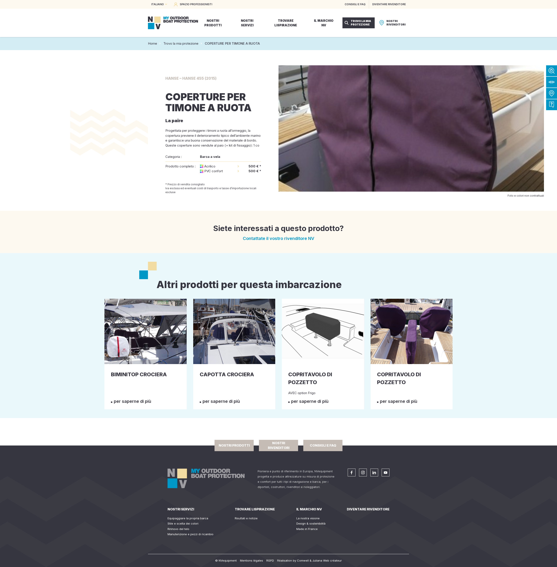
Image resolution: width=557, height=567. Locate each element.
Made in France (307, 529)
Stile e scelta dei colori (183, 523)
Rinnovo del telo (178, 529)
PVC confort (213, 171)
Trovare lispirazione (255, 509)
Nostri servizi (181, 509)
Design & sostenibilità (310, 523)
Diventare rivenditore (368, 509)
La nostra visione (308, 518)
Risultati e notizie (246, 518)
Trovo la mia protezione (180, 43)
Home (152, 43)
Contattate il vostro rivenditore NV (278, 238)
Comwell (303, 560)
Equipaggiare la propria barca (188, 518)
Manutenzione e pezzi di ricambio (190, 534)
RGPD (270, 560)
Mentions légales (251, 560)
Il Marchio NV (309, 509)
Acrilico (209, 166)
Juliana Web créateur (327, 560)
